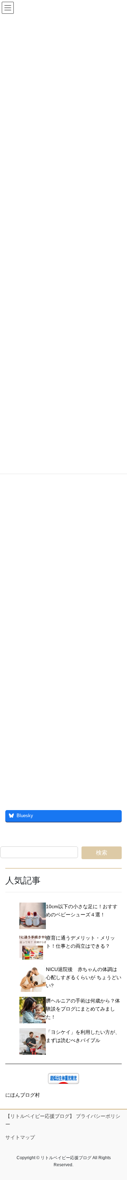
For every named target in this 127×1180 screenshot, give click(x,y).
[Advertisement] (63, 517)
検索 (101, 853)
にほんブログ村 (22, 1095)
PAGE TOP (116, 1138)
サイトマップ (20, 1137)
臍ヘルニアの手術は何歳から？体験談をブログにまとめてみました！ (83, 1009)
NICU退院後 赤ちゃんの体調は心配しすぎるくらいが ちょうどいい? (83, 977)
